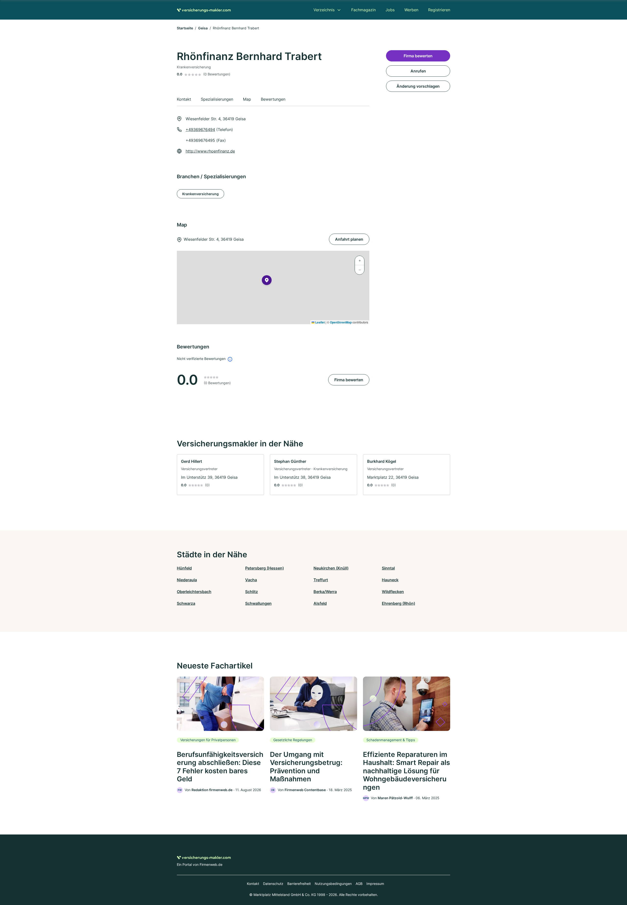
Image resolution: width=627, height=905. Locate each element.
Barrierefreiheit (299, 883)
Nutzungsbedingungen (333, 883)
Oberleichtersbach (194, 591)
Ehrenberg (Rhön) (398, 603)
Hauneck (390, 579)
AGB (359, 883)
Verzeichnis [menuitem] (324, 9)
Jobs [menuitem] (390, 9)
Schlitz (251, 591)
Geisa (203, 28)
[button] (266, 281)
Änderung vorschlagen (418, 86)
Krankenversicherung (200, 194)
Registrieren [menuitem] (439, 9)
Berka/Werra (325, 591)
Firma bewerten (348, 379)
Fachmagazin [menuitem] (363, 9)
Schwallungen (258, 603)
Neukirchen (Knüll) (331, 568)
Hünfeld (184, 568)
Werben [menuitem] (411, 9)
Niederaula (187, 579)
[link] (220, 474)
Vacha (251, 579)
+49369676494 (200, 129)
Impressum (375, 883)
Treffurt (321, 579)
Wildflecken (393, 591)
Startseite (185, 28)
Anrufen (418, 71)
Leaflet (319, 322)
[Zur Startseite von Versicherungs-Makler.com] (204, 10)
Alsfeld (320, 603)
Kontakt (253, 883)
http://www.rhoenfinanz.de (210, 151)
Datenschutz (273, 883)
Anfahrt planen (349, 239)
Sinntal (388, 568)
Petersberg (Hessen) (264, 568)
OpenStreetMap (341, 322)
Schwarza (186, 603)
